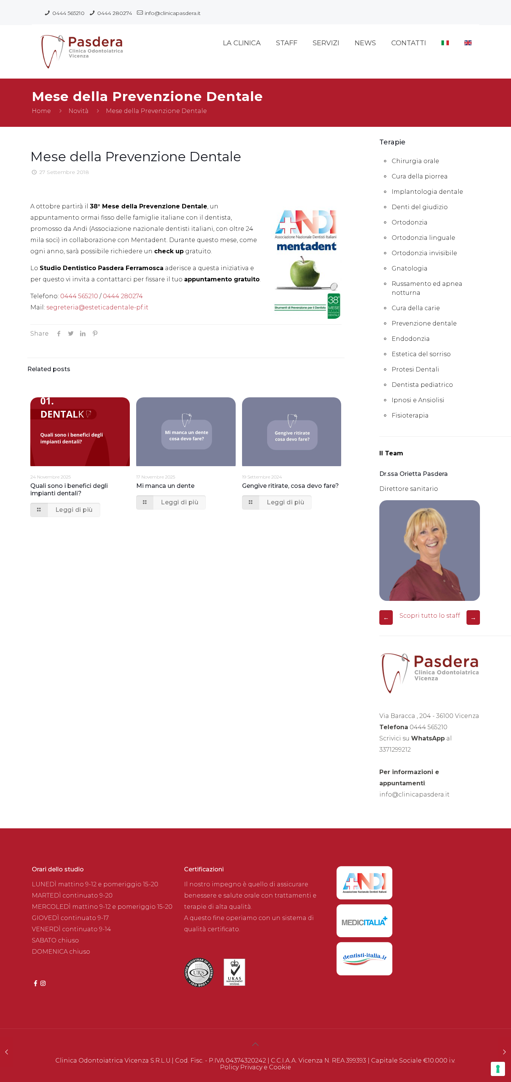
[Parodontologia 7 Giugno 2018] (6, 1052)
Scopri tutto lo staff (430, 615)
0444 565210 (68, 13)
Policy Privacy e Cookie (255, 1067)
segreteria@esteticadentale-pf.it (97, 307)
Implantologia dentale (427, 191)
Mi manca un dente (165, 485)
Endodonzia (411, 338)
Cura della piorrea (420, 176)
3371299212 (395, 749)
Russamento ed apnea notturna (427, 288)
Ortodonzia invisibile (424, 253)
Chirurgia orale (415, 161)
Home (41, 110)
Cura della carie (416, 308)
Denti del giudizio (420, 207)
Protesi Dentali (415, 369)
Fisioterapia (410, 415)
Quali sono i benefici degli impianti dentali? (69, 489)
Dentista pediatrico (422, 384)
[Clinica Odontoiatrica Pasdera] (81, 46)
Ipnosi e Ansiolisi (418, 400)
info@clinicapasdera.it (173, 13)
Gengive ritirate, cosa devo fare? (290, 485)
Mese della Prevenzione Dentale (156, 110)
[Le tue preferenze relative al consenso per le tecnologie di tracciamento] (498, 1069)
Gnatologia (410, 268)
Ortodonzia (410, 222)
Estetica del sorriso (421, 354)
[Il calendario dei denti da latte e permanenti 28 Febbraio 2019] (504, 1052)
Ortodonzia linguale (423, 237)
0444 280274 (114, 13)
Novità (78, 110)
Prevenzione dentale (424, 323)
